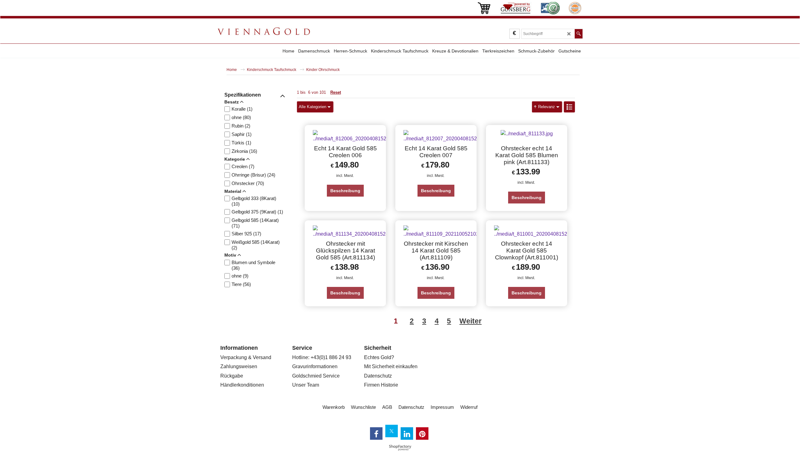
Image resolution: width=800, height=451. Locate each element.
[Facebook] (376, 433)
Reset (335, 92)
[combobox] (315, 107)
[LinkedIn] (407, 433)
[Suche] (578, 33)
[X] (391, 431)
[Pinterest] (422, 433)
